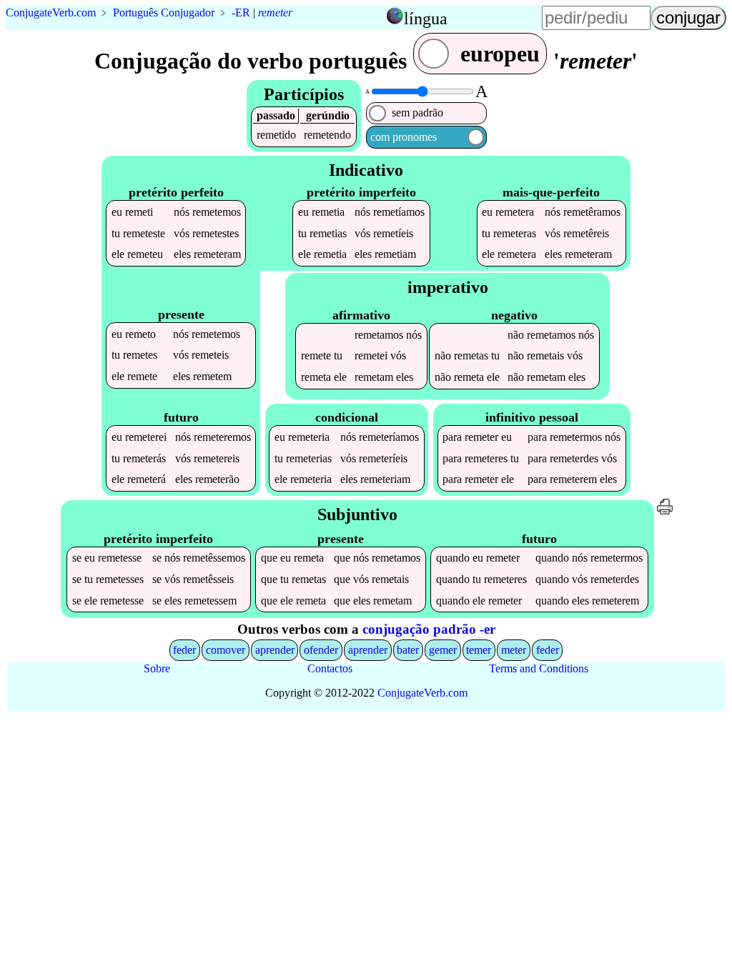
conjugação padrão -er (428, 629)
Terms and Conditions (538, 668)
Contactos (329, 668)
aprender (275, 650)
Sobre (157, 668)
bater (408, 650)
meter (513, 650)
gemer (443, 650)
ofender (321, 650)
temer (478, 650)
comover (225, 650)
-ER (241, 12)
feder (184, 650)
